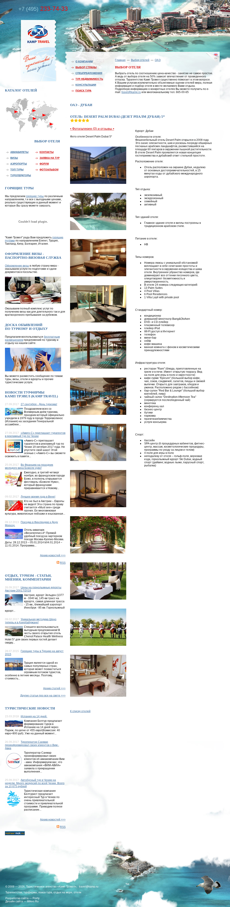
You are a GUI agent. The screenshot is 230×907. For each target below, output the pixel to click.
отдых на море (62, 892)
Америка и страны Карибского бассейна (17, 120)
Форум (44, 163)
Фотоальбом (49, 169)
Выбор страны (86, 67)
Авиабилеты (19, 152)
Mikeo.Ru (33, 901)
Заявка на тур (50, 158)
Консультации (85, 84)
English (209, 61)
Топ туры (17, 169)
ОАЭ (158, 60)
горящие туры (35, 196)
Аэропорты (18, 163)
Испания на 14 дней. (34, 716)
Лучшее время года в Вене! (38, 496)
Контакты (47, 152)
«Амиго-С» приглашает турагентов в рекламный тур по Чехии (35, 434)
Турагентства (13, 892)
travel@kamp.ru (131, 92)
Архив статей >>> (54, 688)
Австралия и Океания (52, 127)
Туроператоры (20, 175)
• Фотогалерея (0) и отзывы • (92, 129)
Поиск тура (83, 90)
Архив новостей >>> (53, 555)
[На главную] (28, 50)
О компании (84, 61)
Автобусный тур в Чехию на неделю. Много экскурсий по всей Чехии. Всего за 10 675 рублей (34, 783)
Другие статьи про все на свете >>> (43, 695)
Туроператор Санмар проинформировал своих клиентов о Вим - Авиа (32, 745)
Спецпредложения (88, 73)
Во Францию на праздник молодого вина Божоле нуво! (29, 466)
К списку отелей (80, 711)
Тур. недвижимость (89, 79)
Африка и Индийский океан (32, 127)
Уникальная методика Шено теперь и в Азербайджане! (30, 621)
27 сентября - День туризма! (39, 404)
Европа (32, 109)
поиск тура (45, 892)
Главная (120, 60)
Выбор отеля (47, 141)
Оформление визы (17, 265)
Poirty (36, 898)
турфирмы (30, 892)
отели (77, 892)
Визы (14, 158)
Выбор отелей (140, 60)
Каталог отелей (21, 90)
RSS (63, 562)
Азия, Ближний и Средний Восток (44, 118)
